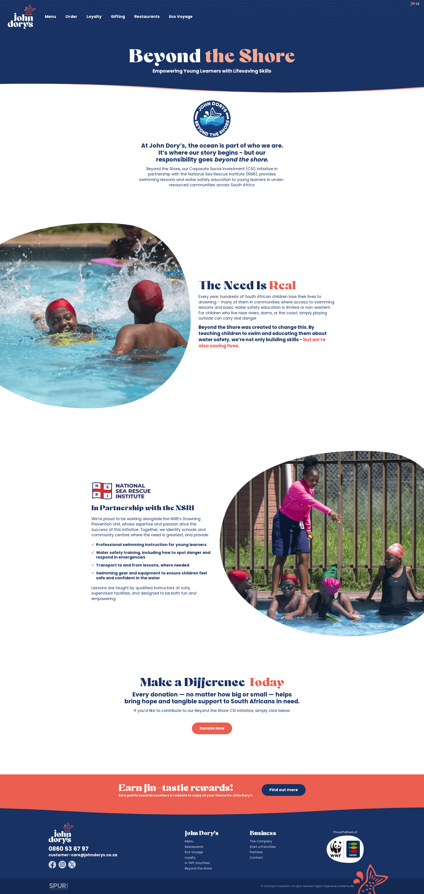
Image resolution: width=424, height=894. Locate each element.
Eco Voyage (181, 16)
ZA (417, 4)
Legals (318, 886)
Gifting (118, 16)
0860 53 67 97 (69, 848)
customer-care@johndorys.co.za (83, 855)
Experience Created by (339, 886)
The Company (261, 841)
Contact (256, 857)
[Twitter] (72, 864)
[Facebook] (52, 864)
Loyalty (94, 16)
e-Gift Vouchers (197, 863)
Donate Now (212, 728)
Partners (256, 852)
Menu (50, 16)
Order (71, 16)
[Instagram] (62, 864)
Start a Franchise (263, 847)
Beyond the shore (198, 868)
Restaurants (147, 16)
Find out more (283, 789)
